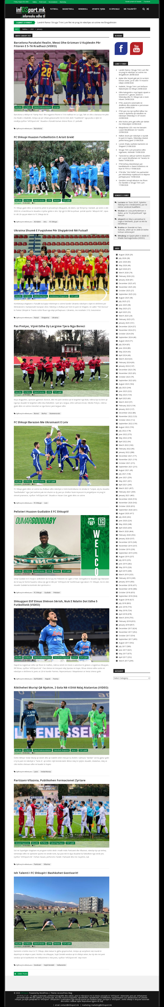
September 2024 (125, 337)
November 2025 (125, 287)
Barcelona (38, 128)
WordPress (44, 993)
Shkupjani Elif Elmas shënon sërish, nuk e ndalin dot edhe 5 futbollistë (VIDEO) (55, 603)
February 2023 (125, 405)
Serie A (74, 657)
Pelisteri (57, 592)
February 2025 (125, 319)
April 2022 (123, 441)
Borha (44, 413)
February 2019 (125, 578)
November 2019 (125, 546)
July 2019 (122, 560)
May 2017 (123, 653)
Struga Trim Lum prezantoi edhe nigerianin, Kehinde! (132, 151)
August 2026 (124, 254)
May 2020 (123, 524)
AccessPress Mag (64, 993)
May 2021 (123, 481)
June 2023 (123, 391)
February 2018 (125, 621)
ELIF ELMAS (38, 679)
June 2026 (123, 262)
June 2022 (123, 434)
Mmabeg (122, 235)
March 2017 (124, 661)
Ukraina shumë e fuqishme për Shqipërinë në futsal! (51, 230)
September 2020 (125, 510)
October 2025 (124, 290)
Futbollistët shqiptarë (61, 657)
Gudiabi (47, 592)
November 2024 (125, 330)
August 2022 (124, 427)
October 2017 (124, 635)
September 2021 (125, 466)
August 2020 (124, 513)
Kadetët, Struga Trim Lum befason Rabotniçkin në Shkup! (133, 87)
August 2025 (124, 298)
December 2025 (125, 283)
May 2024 (123, 351)
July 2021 (122, 474)
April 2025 (123, 312)
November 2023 (125, 373)
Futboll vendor (39, 200)
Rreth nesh (42, 2)
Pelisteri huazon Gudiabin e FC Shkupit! (41, 511)
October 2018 (124, 592)
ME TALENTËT (130, 9)
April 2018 (123, 614)
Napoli (47, 679)
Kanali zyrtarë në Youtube (133, 1)
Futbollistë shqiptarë (61, 750)
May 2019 (123, 567)
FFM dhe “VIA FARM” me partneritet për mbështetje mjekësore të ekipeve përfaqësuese (134, 174)
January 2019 (124, 581)
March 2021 (124, 488)
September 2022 (125, 423)
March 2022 (124, 445)
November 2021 (125, 459)
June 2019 (123, 563)
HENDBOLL (83, 9)
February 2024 (125, 362)
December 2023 (125, 369)
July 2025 (122, 301)
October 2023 (124, 377)
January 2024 (124, 366)
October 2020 (124, 506)
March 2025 (124, 315)
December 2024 (125, 326)
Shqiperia (45, 317)
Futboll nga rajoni (40, 296)
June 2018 (123, 607)
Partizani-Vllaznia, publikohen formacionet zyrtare (49, 780)
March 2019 (124, 574)
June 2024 (123, 348)
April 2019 (123, 571)
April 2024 (123, 355)
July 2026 (122, 258)
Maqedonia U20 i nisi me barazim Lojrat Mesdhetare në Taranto (132, 128)
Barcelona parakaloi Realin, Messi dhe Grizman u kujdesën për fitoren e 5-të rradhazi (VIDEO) (57, 44)
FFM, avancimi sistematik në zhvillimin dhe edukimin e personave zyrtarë (133, 105)
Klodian (121, 210)
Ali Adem (37, 222)
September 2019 (125, 553)
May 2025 (123, 308)
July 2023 (122, 387)
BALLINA (18, 107)
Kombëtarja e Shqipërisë (59, 296)
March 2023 (124, 402)
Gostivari (37, 965)
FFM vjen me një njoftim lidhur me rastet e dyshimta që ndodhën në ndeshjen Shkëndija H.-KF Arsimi (133, 113)
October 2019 (124, 549)
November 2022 (125, 416)
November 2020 (125, 502)
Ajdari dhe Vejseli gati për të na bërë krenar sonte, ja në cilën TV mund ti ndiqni (75, 22)
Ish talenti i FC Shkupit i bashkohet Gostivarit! (46, 873)
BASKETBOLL (68, 9)
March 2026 (124, 272)
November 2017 (125, 632)
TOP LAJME (66, 200)
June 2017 (123, 650)
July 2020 (122, 517)
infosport (17, 110)
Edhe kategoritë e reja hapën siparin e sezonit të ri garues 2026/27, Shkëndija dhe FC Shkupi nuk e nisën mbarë (134, 96)
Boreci (36, 413)
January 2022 (124, 452)
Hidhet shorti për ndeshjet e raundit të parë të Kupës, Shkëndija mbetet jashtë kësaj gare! (133, 138)
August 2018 (124, 599)
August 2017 (124, 643)
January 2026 (124, 280)
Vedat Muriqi (46, 771)
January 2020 (124, 538)
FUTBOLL (54, 9)
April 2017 (123, 657)
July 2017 (122, 646)
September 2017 (125, 639)
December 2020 (125, 499)
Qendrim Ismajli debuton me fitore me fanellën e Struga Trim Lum (133, 181)
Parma (55, 679)
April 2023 (123, 398)
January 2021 (124, 495)
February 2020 (125, 535)
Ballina (35, 2)
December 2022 (125, 413)
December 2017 (125, 628)
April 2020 (123, 528)
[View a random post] (148, 9)
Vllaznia (47, 864)
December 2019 (125, 542)
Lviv (45, 503)
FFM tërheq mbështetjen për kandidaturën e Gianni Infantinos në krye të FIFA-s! (133, 166)
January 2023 (124, 409)
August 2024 (124, 341)
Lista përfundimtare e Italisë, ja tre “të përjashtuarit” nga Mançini (132, 213)
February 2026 (125, 276)
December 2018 (125, 585)
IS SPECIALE (114, 9)
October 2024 (124, 333)
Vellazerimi (61, 965)
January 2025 (124, 323)
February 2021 (125, 492)
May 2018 (123, 610)
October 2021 (124, 463)
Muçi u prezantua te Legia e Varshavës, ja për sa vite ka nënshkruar (132, 221)
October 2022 (124, 420)
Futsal (36, 317)
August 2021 (124, 470)
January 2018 (124, 625)
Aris (45, 222)
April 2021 (123, 484)
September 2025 (125, 294)
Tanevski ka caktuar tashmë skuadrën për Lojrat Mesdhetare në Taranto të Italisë (134, 158)
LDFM (49, 944)
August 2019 (124, 556)
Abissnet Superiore (22, 843)
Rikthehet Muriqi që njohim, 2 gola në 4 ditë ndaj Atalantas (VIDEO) (61, 687)
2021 (32, 29)
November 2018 (125, 589)
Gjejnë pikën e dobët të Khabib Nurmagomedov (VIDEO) (133, 237)
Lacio (36, 771)
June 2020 (123, 520)
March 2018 (124, 617)
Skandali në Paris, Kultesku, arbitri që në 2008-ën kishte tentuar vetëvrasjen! (133, 229)
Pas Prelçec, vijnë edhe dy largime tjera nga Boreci (49, 326)
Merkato (57, 200)
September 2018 (125, 596)
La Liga (56, 107)
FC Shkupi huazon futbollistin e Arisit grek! (44, 137)
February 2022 (125, 448)
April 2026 (123, 269)
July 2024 (122, 344)
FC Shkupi (53, 222)
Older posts (22, 973)
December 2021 (125, 456)
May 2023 (123, 395)
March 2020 (124, 531)
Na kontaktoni (53, 2)
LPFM (49, 200)
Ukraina (55, 317)
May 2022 (123, 438)
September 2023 (125, 380)
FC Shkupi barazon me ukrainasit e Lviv (41, 422)
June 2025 (123, 305)
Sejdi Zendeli (49, 965)
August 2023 (124, 384)
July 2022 (122, 430)
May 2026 (123, 265)
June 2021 (123, 477)
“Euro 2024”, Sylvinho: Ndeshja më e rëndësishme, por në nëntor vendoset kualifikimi (132, 204)
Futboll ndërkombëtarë (42, 107)
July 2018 (122, 603)
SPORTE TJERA (98, 9)
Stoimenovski (54, 413)
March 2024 (124, 359)
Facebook (147, 1)
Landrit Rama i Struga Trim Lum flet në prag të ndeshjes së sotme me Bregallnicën (133, 72)
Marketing (63, 2)
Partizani (37, 864)
